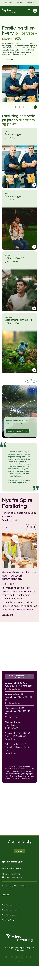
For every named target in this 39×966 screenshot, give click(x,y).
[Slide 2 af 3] (19, 107)
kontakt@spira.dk (16, 877)
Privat (19, 3)
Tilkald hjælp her (13, 689)
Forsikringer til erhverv (9, 905)
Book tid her (11, 739)
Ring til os (19, 851)
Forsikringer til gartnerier (10, 915)
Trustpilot (5, 895)
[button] (35, 11)
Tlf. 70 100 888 (11, 728)
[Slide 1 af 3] (16, 107)
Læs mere (7, 615)
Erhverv (8, 3)
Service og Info (6, 920)
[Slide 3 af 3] (23, 107)
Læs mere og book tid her (17, 431)
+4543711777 (15, 874)
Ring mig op (8, 59)
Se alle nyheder (10, 520)
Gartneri (30, 3)
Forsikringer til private (9, 910)
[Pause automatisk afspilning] (35, 107)
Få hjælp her (11, 717)
